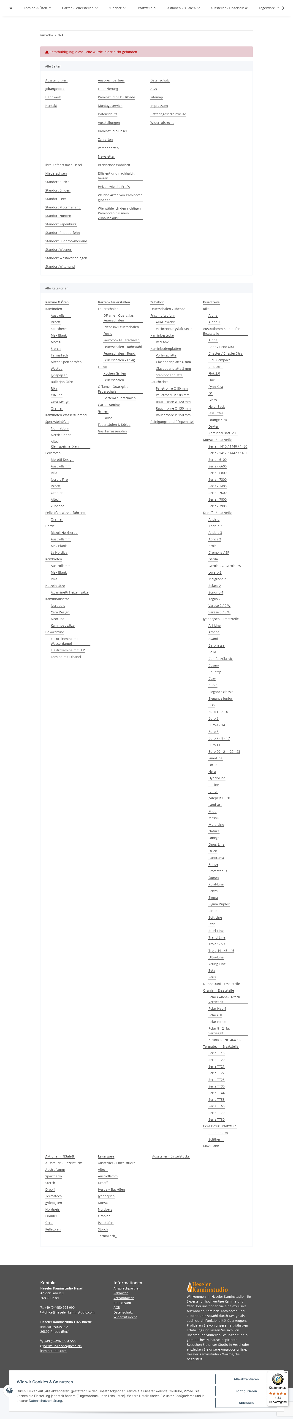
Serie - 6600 (218, 466)
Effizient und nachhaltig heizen (116, 175)
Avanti (213, 639)
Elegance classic (221, 692)
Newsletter (106, 156)
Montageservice (110, 105)
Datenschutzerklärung (45, 1401)
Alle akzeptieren (246, 1379)
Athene (214, 632)
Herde (50, 526)
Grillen (103, 411)
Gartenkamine (109, 404)
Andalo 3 (215, 532)
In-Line (214, 784)
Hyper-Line (217, 778)
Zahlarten (105, 139)
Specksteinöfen (57, 421)
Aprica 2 (215, 539)
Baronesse (217, 645)
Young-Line (217, 964)
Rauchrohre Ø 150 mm (173, 415)
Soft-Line (215, 917)
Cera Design (60, 401)
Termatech (53, 1196)
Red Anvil (163, 342)
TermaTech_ (107, 1236)
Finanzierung (108, 88)
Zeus (212, 977)
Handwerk (53, 97)
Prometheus (218, 871)
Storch (56, 348)
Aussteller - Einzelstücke (64, 1163)
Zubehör (57, 506)
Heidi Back (217, 406)
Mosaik (214, 818)
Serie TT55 (217, 1099)
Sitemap (156, 97)
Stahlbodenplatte (169, 375)
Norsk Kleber (61, 435)
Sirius (213, 911)
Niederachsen (56, 173)
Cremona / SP (219, 552)
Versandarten (108, 148)
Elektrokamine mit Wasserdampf (65, 641)
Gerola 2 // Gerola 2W (225, 566)
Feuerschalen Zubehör (167, 309)
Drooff (55, 322)
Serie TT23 (217, 1079)
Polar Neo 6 (217, 1022)
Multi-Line (216, 824)
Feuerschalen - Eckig (119, 360)
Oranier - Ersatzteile (218, 990)
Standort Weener (58, 249)
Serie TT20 (217, 1060)
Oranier (57, 408)
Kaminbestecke (162, 335)
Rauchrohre (159, 382)
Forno (107, 333)
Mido (212, 811)
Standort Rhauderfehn (62, 232)
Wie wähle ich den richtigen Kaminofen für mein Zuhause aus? (119, 213)
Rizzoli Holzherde (64, 532)
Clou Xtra (215, 366)
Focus (213, 765)
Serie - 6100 (218, 459)
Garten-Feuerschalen (119, 398)
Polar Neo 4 (217, 1008)
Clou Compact (219, 360)
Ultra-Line (216, 957)
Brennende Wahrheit (114, 165)
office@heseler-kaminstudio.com (69, 1312)
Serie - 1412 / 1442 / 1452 (228, 453)
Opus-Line (216, 844)
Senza (213, 891)
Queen (214, 877)
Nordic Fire (59, 479)
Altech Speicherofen (66, 362)
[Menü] (285, 1373)
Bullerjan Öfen (62, 382)
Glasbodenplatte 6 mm (173, 362)
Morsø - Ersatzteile (217, 439)
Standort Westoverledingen (66, 258)
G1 (211, 393)
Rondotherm (218, 1132)
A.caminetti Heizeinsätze (70, 592)
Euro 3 (213, 718)
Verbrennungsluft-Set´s (174, 328)
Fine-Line (215, 758)
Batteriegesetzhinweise (168, 114)
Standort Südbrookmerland (66, 241)
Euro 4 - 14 (217, 725)
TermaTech (59, 355)
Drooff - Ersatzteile (217, 512)
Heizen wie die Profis (114, 186)
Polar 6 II (215, 1015)
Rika (54, 388)
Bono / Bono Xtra (221, 347)
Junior (213, 791)
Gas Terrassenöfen (112, 431)
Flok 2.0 (214, 373)
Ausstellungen (56, 80)
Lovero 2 (215, 572)
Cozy (212, 678)
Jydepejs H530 (219, 798)
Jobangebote (55, 88)
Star (212, 924)
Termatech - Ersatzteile (221, 1046)
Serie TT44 (217, 1093)
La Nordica (59, 552)
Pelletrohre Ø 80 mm (172, 388)
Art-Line (215, 625)
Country (215, 672)
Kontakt (51, 105)
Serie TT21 (217, 1066)
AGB (153, 88)
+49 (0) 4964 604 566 (59, 1341)
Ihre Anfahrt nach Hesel (63, 165)
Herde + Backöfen (111, 1189)
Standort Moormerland (63, 207)
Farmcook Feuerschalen (121, 340)
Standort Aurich (57, 182)
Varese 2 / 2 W (219, 605)
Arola (213, 546)
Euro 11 (214, 745)
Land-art (215, 804)
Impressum (159, 105)
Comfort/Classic (221, 658)
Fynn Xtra (216, 386)
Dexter (214, 426)
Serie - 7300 (218, 479)
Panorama (216, 857)
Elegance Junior (220, 698)
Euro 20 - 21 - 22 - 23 (224, 751)
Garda (213, 559)
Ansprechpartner (111, 80)
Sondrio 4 (216, 592)
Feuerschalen (108, 309)
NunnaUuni (60, 428)
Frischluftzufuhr (162, 315)
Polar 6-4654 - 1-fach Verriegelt (224, 999)
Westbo (56, 368)
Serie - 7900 (218, 506)
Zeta (212, 970)
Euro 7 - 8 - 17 (219, 738)
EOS (212, 705)
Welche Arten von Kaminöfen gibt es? (120, 197)
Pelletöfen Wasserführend (65, 512)
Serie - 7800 (218, 499)
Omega (214, 838)
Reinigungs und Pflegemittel (172, 421)
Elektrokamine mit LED (68, 650)
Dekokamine (54, 632)
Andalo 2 (215, 526)
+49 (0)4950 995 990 (59, 1307)
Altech (55, 499)
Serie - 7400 (218, 486)
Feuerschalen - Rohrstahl (122, 347)
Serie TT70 (217, 1113)
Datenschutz (107, 114)
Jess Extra (216, 413)
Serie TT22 (217, 1073)
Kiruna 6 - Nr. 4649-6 (225, 1040)
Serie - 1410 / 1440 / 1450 (228, 446)
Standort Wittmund (60, 266)
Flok (211, 380)
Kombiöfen (53, 559)
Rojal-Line (216, 884)
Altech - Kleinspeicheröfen (65, 443)
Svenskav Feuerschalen (121, 327)
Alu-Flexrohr (165, 322)
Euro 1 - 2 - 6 (218, 712)
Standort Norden (58, 215)
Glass (213, 400)
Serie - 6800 (218, 473)
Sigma (213, 897)
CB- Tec (56, 395)
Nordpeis (58, 605)
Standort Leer (55, 199)
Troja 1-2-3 (217, 944)
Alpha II (214, 322)
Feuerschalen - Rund (119, 353)
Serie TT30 (217, 1086)
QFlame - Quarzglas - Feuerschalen (119, 317)
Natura (214, 831)
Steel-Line (216, 930)
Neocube (58, 619)
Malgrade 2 (217, 579)
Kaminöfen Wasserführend (66, 415)
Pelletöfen (53, 453)
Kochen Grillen (114, 373)
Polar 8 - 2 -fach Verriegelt (221, 1030)
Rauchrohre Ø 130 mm (173, 408)
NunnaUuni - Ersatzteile (221, 984)
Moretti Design (62, 459)
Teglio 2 (214, 599)
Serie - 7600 (218, 493)
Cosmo (214, 665)
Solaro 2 (215, 585)
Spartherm (59, 328)
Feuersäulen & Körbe (114, 424)
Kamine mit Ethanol (66, 657)
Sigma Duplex (219, 904)
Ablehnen (246, 1403)
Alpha (213, 315)
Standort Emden (57, 190)
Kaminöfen (53, 309)
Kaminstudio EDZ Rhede (116, 97)
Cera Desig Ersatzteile (219, 1126)
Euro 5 (213, 731)
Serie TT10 (217, 1053)
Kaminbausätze (57, 599)
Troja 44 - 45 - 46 (221, 950)
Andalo (214, 519)
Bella (212, 652)
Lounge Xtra (218, 420)
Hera (212, 771)
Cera (48, 1222)
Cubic (213, 685)
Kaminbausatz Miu (223, 433)
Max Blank (59, 335)
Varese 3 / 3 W (219, 612)
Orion (213, 851)
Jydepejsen (59, 375)
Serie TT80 (217, 1119)
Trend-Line (217, 937)
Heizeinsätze (55, 585)
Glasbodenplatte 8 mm (173, 368)
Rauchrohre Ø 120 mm (173, 401)
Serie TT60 (217, 1106)
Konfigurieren (246, 1391)
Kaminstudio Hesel (112, 131)
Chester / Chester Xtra (225, 353)
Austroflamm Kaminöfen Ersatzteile (221, 331)
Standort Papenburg (60, 224)
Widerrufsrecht (162, 122)
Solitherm (216, 1139)
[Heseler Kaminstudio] (11, 8)
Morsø (55, 342)
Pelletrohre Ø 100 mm (173, 395)
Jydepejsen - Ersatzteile (221, 619)
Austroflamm (61, 315)
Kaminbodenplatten (165, 348)
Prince (213, 864)
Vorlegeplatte (166, 355)
